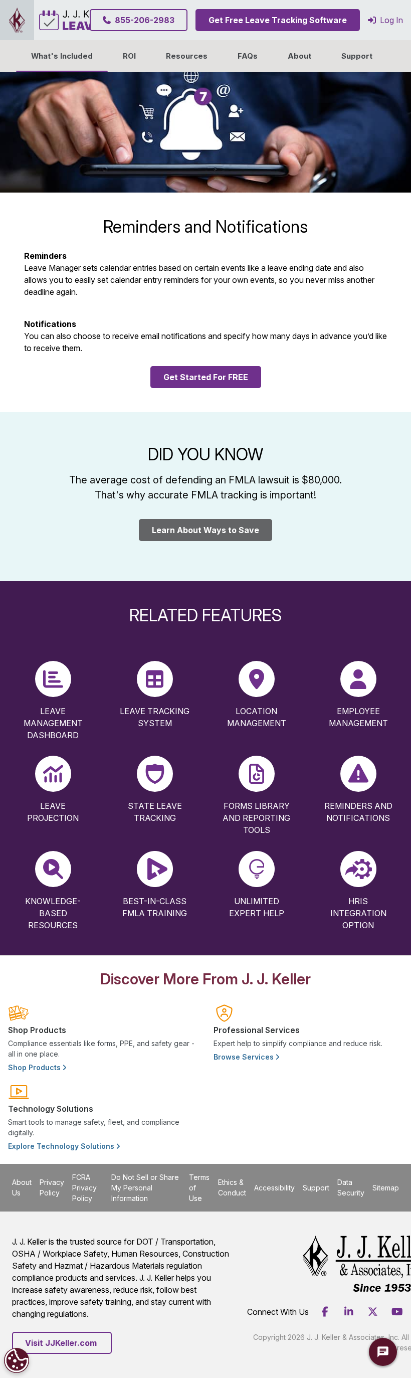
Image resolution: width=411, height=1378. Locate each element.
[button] (299, 56)
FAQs (248, 56)
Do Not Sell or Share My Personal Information (145, 1187)
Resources (187, 56)
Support (356, 56)
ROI (129, 56)
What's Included (62, 56)
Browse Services (245, 1057)
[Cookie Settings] (16, 1360)
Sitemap (385, 1187)
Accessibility (274, 1187)
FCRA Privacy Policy (84, 1187)
